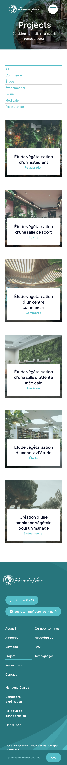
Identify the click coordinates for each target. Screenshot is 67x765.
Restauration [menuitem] (14, 107)
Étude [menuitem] (9, 81)
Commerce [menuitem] (13, 75)
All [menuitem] (7, 69)
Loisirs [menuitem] (10, 94)
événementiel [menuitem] (15, 88)
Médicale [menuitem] (12, 100)
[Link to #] (53, 9)
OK (53, 757)
